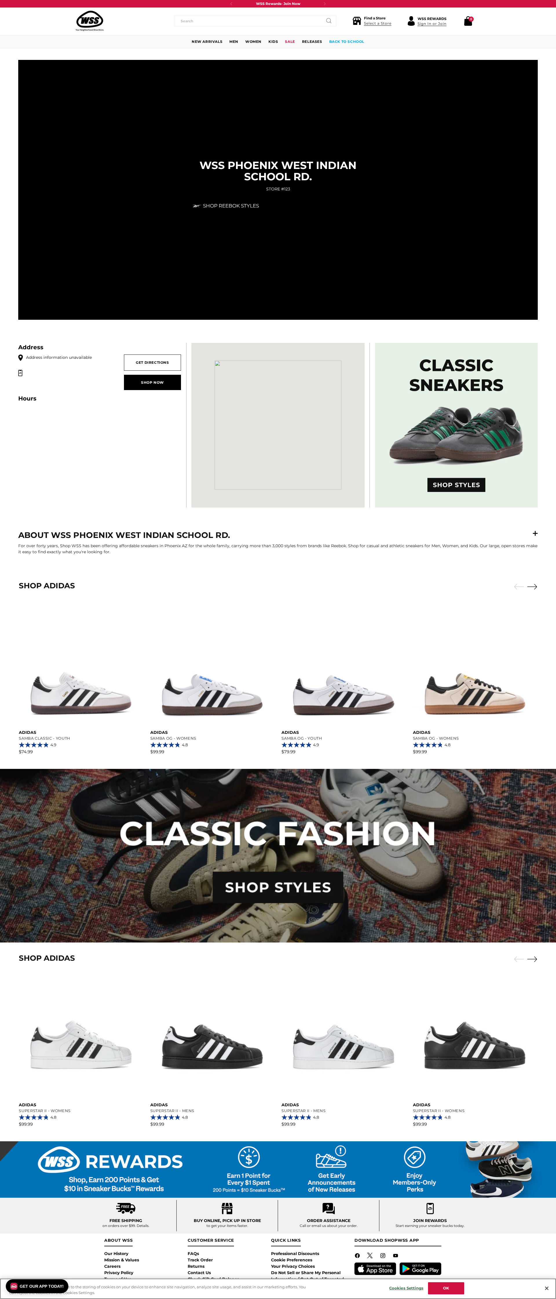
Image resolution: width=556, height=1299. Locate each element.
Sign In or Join (432, 23)
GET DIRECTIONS (152, 362)
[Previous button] (231, 4)
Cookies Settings (406, 1288)
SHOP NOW (152, 382)
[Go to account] (411, 21)
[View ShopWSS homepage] (89, 20)
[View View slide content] (278, 855)
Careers (112, 1266)
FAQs (193, 1253)
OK (446, 1288)
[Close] (546, 1288)
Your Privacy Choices (293, 1266)
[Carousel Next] (532, 586)
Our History (116, 1253)
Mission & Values (121, 1260)
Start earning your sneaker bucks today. (430, 1225)
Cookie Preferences (291, 1260)
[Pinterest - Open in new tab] (370, 1257)
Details (143, 1225)
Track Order (200, 1260)
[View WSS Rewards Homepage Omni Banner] (278, 1169)
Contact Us (199, 1272)
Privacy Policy (118, 1272)
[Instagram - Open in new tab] (383, 1257)
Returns (196, 1266)
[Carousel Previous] (519, 587)
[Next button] (324, 4)
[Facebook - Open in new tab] (357, 1257)
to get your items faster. (227, 1225)
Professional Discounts (295, 1253)
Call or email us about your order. (329, 1225)
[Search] (329, 21)
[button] (372, 21)
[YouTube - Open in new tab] (396, 1257)
